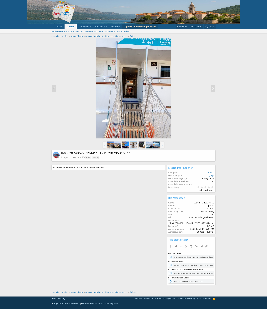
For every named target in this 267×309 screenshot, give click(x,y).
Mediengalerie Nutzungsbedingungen (67, 31)
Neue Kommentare (107, 31)
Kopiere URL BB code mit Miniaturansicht (185, 269)
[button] (91, 26)
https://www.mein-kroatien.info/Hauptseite (100, 303)
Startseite (58, 26)
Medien (71, 26)
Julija (65, 157)
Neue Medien (91, 31)
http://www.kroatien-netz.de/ (66, 303)
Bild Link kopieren (175, 253)
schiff (88, 157)
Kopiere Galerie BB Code (178, 278)
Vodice (211, 172)
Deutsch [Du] (59, 298)
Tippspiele (100, 26)
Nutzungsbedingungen (165, 298)
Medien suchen (123, 31)
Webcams (115, 26)
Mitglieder (84, 26)
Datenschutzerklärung (186, 298)
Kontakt (138, 298)
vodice (95, 157)
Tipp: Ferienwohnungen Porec (140, 26)
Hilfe (199, 298)
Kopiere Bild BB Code (177, 261)
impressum (148, 298)
